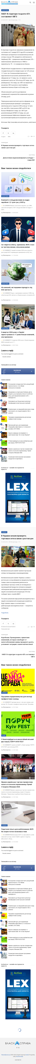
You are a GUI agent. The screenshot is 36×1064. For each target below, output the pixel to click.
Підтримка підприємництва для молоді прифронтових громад (19, 418)
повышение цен (5, 629)
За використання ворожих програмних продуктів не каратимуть (19, 458)
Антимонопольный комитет (8, 626)
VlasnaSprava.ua (5, 1054)
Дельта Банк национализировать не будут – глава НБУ (19, 159)
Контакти (18, 1060)
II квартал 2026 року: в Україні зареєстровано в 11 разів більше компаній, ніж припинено (17, 334)
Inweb (27, 1054)
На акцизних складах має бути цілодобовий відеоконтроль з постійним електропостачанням (21, 386)
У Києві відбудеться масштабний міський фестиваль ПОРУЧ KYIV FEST (20, 442)
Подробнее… (5, 613)
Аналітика (5, 10)
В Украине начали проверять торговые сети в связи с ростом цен (17, 147)
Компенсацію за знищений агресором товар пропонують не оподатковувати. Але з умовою (21, 411)
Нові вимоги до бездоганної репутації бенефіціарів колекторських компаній (19, 402)
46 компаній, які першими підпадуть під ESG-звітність (16, 288)
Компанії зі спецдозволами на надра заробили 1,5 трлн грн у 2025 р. (15, 201)
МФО (9, 136)
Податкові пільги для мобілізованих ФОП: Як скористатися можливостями (17, 830)
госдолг (3, 136)
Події (3, 735)
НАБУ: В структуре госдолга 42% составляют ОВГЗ (18, 656)
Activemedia (19, 1056)
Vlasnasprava (7, 212)
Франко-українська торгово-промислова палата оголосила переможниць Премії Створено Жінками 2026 (20, 450)
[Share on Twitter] (8, 623)
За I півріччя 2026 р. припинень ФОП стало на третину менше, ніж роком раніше (17, 246)
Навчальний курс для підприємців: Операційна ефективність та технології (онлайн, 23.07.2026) (19, 427)
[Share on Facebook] (3, 623)
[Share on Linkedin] (13, 623)
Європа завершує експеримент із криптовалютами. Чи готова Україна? (19, 434)
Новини (4, 532)
